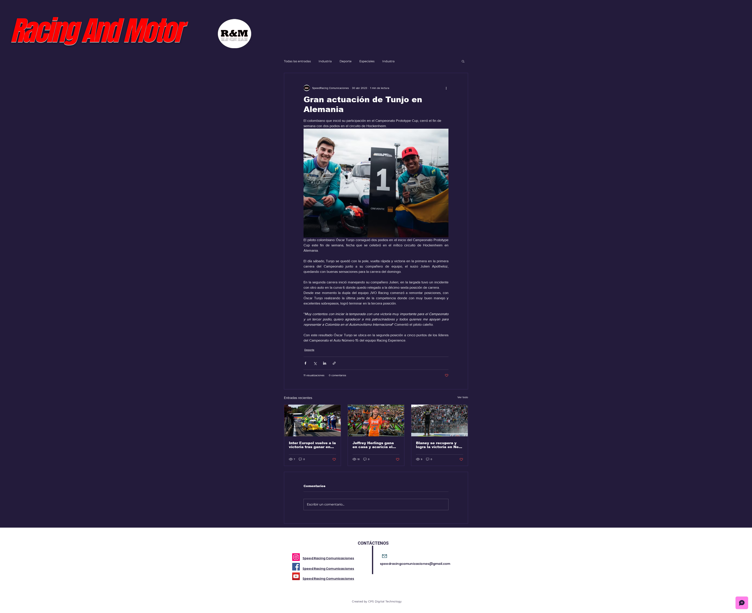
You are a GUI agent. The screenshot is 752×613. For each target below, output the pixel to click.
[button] (463, 61)
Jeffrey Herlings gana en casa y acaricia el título (373, 445)
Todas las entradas (297, 61)
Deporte (346, 61)
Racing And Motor (96, 31)
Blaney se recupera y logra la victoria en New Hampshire (439, 445)
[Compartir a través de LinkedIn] (324, 363)
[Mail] (384, 556)
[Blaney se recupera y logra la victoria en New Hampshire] (439, 420)
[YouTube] (296, 576)
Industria (325, 61)
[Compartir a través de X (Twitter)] (315, 363)
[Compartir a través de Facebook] (305, 363)
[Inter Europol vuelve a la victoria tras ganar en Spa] (312, 420)
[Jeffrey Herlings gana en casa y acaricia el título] (376, 420)
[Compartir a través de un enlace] (334, 363)
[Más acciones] (446, 88)
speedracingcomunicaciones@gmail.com (415, 563)
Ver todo (462, 397)
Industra (388, 61)
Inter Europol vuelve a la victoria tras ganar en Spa (312, 445)
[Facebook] (296, 567)
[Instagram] (296, 557)
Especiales (366, 61)
